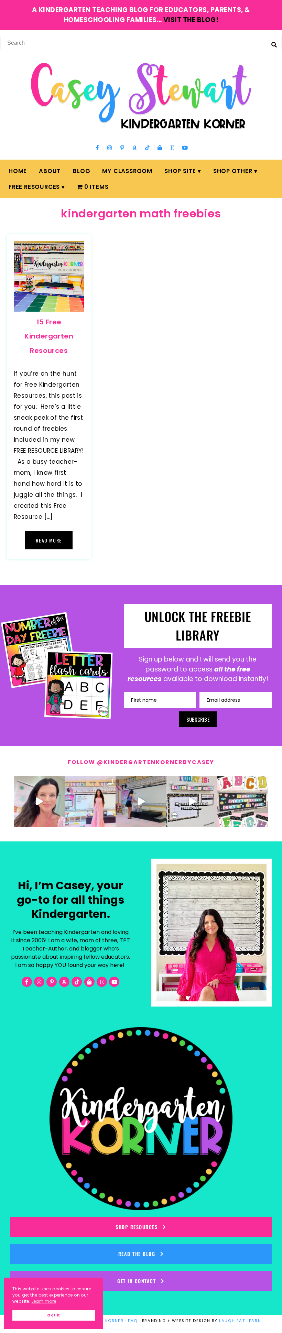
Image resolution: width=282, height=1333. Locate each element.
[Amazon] (135, 147)
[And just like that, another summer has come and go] (141, 801)
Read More (49, 540)
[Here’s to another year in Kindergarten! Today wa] (39, 801)
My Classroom (127, 171)
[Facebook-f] (97, 147)
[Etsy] (172, 147)
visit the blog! (191, 19)
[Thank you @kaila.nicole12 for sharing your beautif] (242, 801)
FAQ (133, 1320)
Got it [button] (53, 1315)
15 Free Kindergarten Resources (48, 336)
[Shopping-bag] (160, 147)
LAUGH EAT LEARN (240, 1320)
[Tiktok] (147, 147)
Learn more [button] (44, 1301)
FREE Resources (34, 187)
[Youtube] (185, 147)
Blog (81, 171)
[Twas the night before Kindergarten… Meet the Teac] (90, 801)
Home (18, 171)
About (50, 171)
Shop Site (180, 171)
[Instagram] (110, 147)
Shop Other (232, 171)
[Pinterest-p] (122, 147)
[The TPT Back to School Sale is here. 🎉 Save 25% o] (191, 801)
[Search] (274, 44)
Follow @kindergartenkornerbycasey (141, 762)
